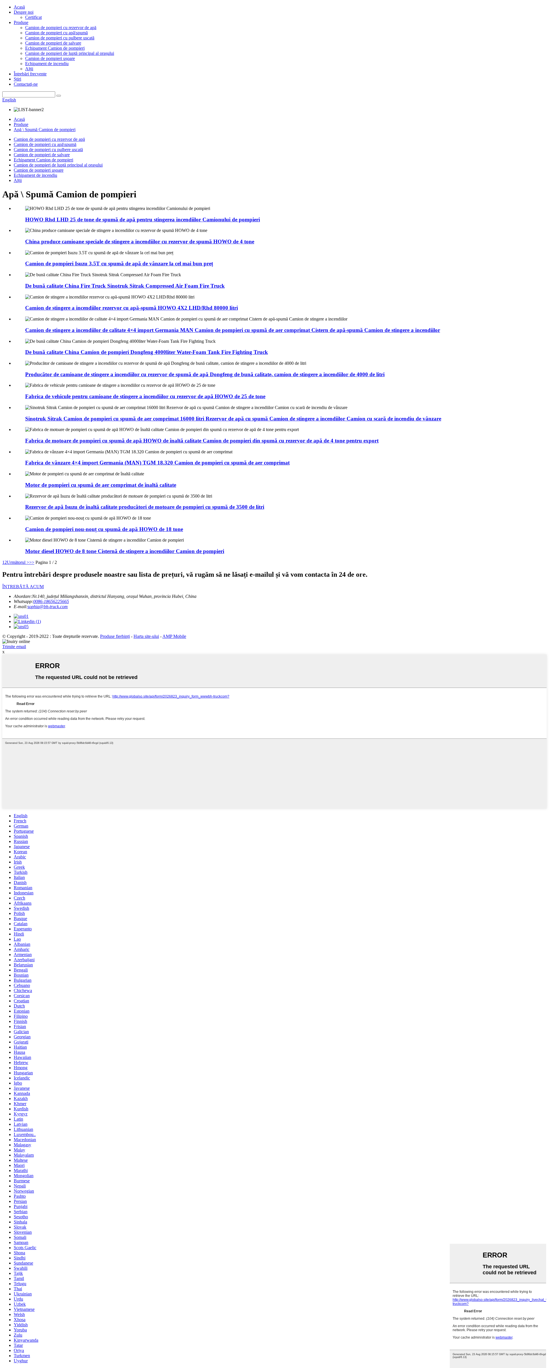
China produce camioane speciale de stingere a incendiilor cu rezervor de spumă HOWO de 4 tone (139, 242)
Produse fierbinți (115, 636)
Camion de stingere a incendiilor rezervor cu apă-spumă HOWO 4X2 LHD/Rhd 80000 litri (131, 308)
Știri (17, 79)
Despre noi (23, 12)
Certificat (33, 17)
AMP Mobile (174, 636)
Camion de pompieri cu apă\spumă (56, 32)
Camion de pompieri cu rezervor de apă (60, 27)
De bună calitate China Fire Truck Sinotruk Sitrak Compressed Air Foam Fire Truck (125, 286)
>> (31, 562)
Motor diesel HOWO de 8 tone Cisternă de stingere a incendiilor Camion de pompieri (124, 551)
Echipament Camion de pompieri (55, 48)
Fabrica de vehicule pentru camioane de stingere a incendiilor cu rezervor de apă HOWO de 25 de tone (145, 396)
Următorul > (18, 562)
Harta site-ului (146, 636)
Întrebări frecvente (30, 73)
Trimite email (14, 646)
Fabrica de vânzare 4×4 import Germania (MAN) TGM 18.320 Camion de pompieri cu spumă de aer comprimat (157, 463)
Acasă (19, 7)
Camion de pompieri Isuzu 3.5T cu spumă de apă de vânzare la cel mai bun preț (119, 264)
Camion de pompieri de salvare (53, 43)
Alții (29, 68)
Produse (21, 22)
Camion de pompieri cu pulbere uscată (59, 37)
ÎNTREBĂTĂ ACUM (23, 586)
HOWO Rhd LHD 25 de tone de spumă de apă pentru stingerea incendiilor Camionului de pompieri (142, 220)
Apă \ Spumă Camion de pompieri (44, 129)
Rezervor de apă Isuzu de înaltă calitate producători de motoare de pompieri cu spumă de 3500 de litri (144, 507)
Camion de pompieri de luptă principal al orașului (69, 53)
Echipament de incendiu (47, 63)
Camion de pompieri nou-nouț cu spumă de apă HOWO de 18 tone (104, 529)
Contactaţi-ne (26, 84)
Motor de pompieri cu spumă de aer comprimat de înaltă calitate (100, 485)
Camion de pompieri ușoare (50, 58)
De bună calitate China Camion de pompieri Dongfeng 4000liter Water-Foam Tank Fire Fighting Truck (146, 352)
